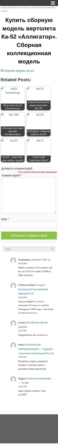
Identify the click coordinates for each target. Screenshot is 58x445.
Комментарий (12, 175)
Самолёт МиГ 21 (41, 259)
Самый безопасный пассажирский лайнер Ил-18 (33, 289)
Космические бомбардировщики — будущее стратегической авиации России (36, 349)
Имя (5, 219)
